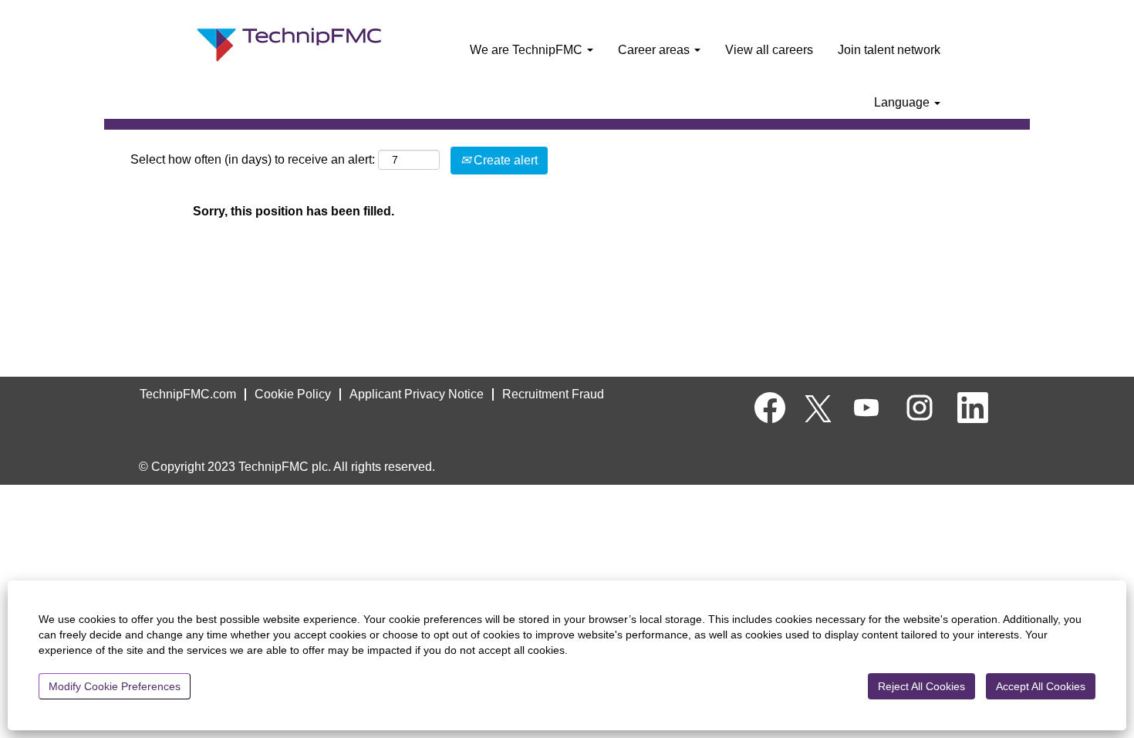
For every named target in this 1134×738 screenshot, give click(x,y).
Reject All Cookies (921, 686)
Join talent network (889, 49)
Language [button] (903, 102)
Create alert (504, 160)
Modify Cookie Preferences (115, 686)
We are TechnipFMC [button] (528, 49)
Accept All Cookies (1040, 686)
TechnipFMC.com (188, 394)
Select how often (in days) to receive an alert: (252, 159)
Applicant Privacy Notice (416, 394)
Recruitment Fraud (553, 394)
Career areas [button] (655, 49)
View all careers (769, 49)
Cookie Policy (293, 394)
